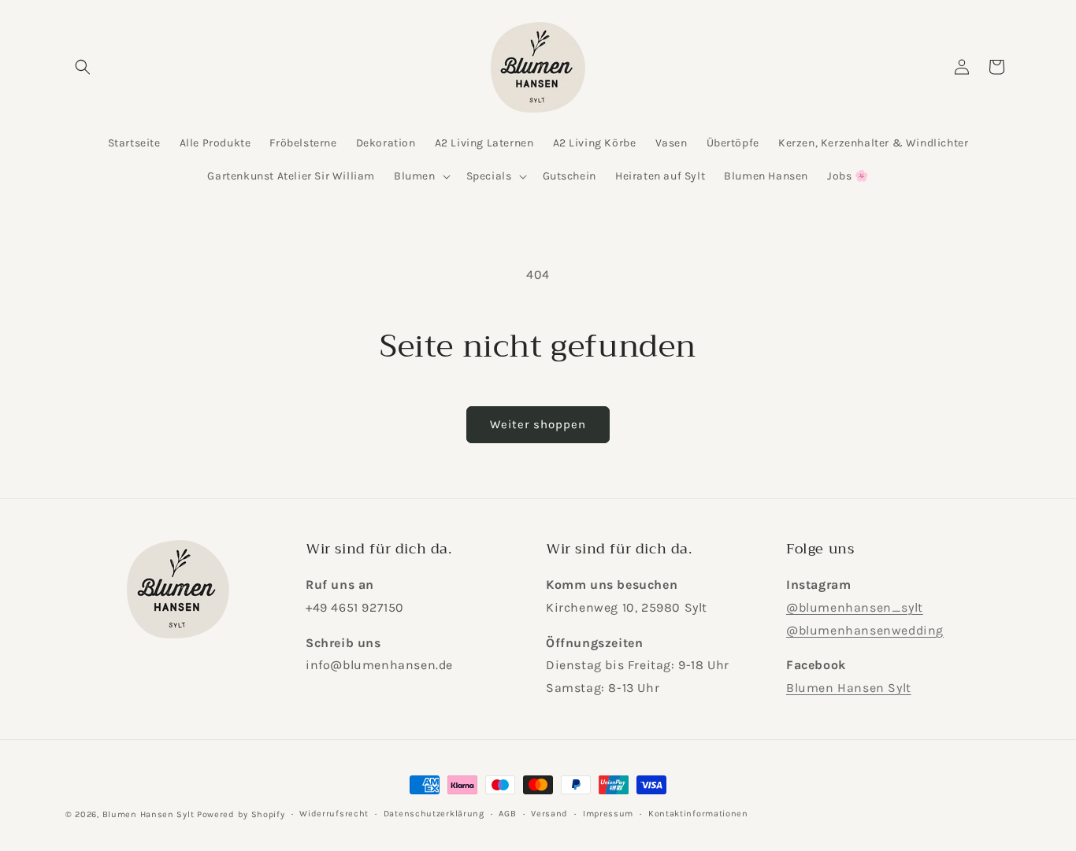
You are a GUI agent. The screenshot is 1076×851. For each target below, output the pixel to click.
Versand (549, 813)
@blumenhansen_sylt (854, 607)
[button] (82, 67)
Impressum (608, 813)
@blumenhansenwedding (865, 630)
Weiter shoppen (538, 424)
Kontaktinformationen (698, 813)
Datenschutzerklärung (434, 813)
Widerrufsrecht (334, 813)
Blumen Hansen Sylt (848, 688)
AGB (507, 813)
